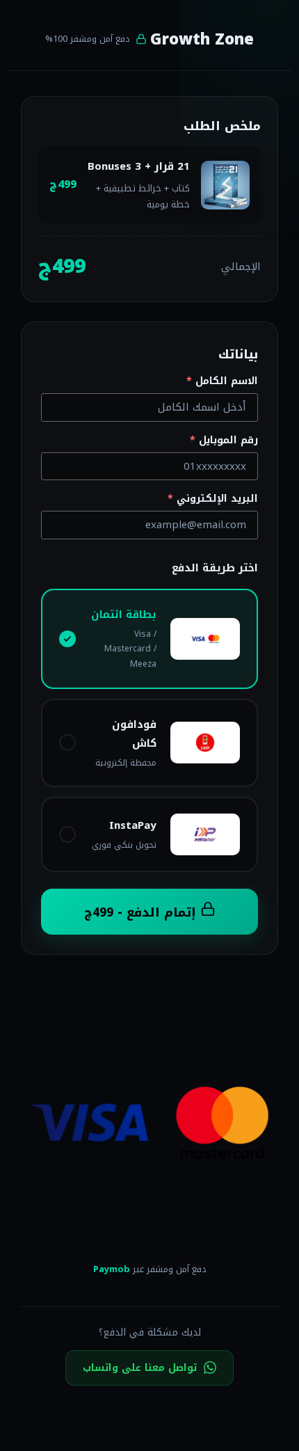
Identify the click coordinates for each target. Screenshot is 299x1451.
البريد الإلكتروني (213, 499)
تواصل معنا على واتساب (140, 1367)
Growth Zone (202, 39)
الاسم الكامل (222, 381)
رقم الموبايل (224, 440)
